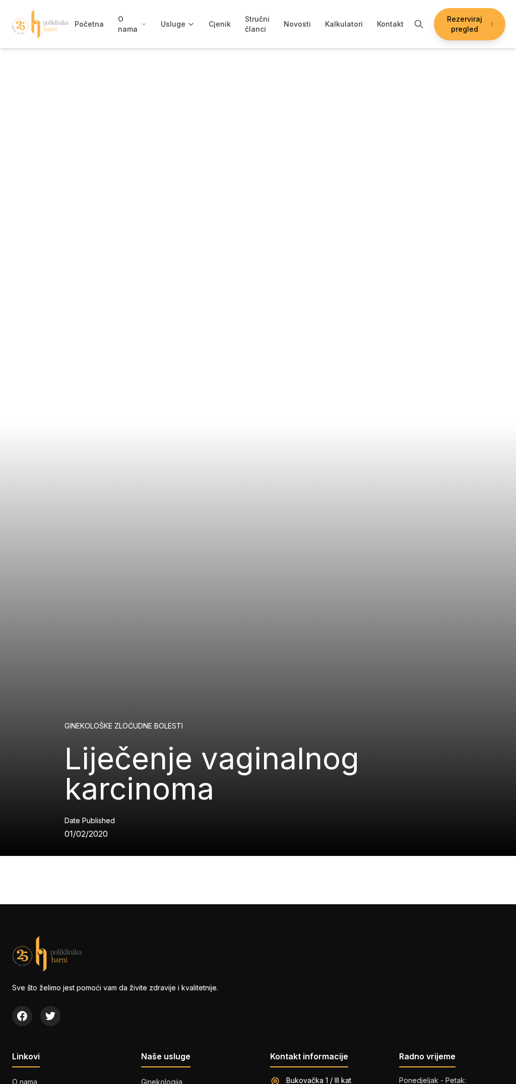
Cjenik (220, 24)
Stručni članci (257, 24)
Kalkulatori (344, 24)
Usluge (173, 24)
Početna (89, 24)
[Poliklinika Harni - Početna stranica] (40, 24)
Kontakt (390, 24)
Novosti (297, 24)
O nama (128, 24)
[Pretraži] (419, 24)
